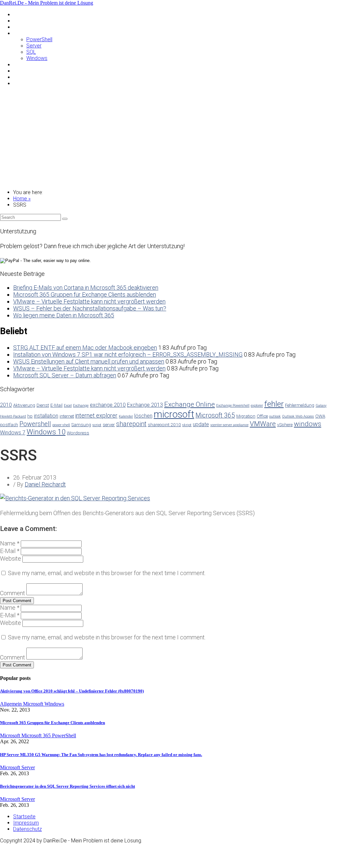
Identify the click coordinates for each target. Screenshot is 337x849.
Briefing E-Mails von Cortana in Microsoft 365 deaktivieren (85, 287)
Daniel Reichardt (45, 484)
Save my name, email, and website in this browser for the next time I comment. (107, 573)
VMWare (23, 77)
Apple (19, 20)
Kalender (126, 416)
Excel (68, 405)
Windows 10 (46, 432)
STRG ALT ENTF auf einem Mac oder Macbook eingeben (85, 347)
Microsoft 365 (215, 415)
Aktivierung (24, 405)
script (96, 425)
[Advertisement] (168, 138)
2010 (6, 405)
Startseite (24, 816)
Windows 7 (12, 432)
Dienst (43, 405)
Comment (12, 593)
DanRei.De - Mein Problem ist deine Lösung (46, 3)
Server (33, 46)
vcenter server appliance (229, 425)
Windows (36, 58)
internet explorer (96, 415)
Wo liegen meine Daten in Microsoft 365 (63, 315)
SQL (31, 52)
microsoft (174, 414)
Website (10, 558)
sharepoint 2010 (164, 424)
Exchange (81, 405)
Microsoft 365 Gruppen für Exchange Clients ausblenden (84, 294)
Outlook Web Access (298, 416)
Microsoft (24, 33)
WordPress (26, 83)
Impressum (26, 823)
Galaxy (321, 405)
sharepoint (131, 424)
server (109, 424)
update (201, 424)
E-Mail (56, 405)
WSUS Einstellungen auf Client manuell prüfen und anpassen (88, 361)
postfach (9, 424)
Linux (19, 27)
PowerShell (39, 39)
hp (30, 416)
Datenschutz (27, 829)
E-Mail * (9, 550)
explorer (257, 405)
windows (307, 424)
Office (262, 416)
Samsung (24, 71)
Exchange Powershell (232, 405)
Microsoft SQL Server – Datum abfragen (64, 375)
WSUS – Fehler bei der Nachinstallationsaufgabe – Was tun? (89, 308)
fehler (274, 404)
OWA (320, 416)
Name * (9, 543)
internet (67, 416)
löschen (143, 416)
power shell (61, 425)
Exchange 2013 (145, 405)
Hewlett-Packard (13, 416)
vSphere (285, 424)
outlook (275, 416)
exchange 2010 (108, 405)
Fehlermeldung (299, 405)
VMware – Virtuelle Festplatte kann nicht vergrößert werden (89, 301)
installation (46, 416)
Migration (245, 416)
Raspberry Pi (27, 64)
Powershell (35, 424)
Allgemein (24, 14)
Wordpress (78, 432)
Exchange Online (189, 404)
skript (187, 425)
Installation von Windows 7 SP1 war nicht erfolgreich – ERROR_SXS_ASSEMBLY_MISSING (128, 354)
